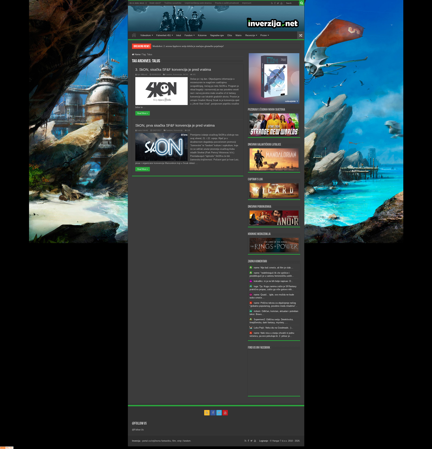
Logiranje (263, 441)
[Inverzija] (216, 18)
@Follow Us (139, 424)
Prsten (263, 35)
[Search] (301, 3)
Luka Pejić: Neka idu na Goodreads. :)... (273, 327)
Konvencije (177, 74)
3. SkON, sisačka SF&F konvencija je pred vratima (173, 69)
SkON (185, 74)
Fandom (189, 35)
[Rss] (272, 3)
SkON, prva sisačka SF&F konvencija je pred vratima (175, 125)
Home (134, 34)
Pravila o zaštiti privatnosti (227, 3)
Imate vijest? (155, 3)
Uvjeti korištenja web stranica (198, 3)
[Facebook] (275, 3)
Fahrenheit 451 (163, 35)
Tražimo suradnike (172, 3)
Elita (229, 35)
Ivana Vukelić (142, 130)
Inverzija (136, 441)
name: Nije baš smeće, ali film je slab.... (273, 267)
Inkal (178, 35)
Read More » (142, 113)
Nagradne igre (217, 35)
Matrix (239, 35)
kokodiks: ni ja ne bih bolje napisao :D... (273, 281)
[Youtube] (281, 3)
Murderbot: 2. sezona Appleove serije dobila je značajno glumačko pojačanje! (188, 46)
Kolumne (202, 35)
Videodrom (145, 35)
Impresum (246, 3)
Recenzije (250, 35)
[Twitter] (278, 3)
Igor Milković (142, 74)
